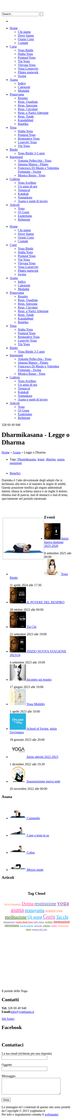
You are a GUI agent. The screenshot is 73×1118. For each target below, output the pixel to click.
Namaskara (25, 197)
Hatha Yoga (25, 54)
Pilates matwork (28, 72)
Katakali (23, 193)
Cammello (33, 818)
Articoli (14, 205)
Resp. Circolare (28, 109)
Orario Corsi (26, 39)
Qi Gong (23, 212)
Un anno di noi (27, 186)
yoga (63, 903)
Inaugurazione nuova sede (43, 781)
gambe (54, 926)
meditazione (16, 916)
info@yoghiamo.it (22, 1012)
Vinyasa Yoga (26, 65)
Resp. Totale (26, 116)
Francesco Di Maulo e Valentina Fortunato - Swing (38, 169)
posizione (16, 463)
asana (60, 459)
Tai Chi (31, 627)
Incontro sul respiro (39, 679)
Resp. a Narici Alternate (33, 112)
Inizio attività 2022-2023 (42, 757)
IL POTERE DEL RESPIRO (45, 602)
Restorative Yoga (29, 138)
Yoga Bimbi (25, 50)
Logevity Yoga (27, 142)
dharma (51, 459)
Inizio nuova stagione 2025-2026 (56, 542)
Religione (24, 219)
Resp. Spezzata (27, 105)
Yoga (13, 127)
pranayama (34, 910)
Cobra (31, 852)
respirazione (45, 903)
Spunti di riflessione (36, 885)
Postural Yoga (26, 57)
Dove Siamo (26, 35)
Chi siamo (24, 32)
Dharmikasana (26, 459)
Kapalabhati (25, 120)
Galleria (15, 179)
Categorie (24, 87)
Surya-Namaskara (12, 904)
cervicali (38, 926)
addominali (63, 926)
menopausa (12, 925)
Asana (14, 79)
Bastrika (23, 124)
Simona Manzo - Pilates (33, 164)
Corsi (13, 46)
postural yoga (53, 910)
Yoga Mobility (36, 704)
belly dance (39, 922)
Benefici (15, 473)
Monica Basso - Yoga (31, 175)
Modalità (23, 90)
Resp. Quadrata (28, 101)
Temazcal (24, 190)
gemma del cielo (39, 929)
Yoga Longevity (28, 68)
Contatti (23, 43)
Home (14, 28)
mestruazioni (62, 921)
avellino (49, 922)
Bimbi (14, 149)
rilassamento (9, 922)
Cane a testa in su (38, 835)
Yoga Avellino (27, 182)
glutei (28, 929)
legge (41, 459)
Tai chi (62, 916)
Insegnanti (16, 157)
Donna (28, 903)
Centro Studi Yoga (24, 922)
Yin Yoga (24, 61)
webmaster (51, 1114)
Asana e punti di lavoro (33, 201)
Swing (22, 76)
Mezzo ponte (35, 869)
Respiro (23, 98)
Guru (49, 916)
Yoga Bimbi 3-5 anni (31, 153)
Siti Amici (8, 1018)
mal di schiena (26, 926)
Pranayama (17, 94)
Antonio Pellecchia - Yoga (34, 160)
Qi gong (35, 916)
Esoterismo (25, 216)
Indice (22, 83)
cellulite (46, 926)
